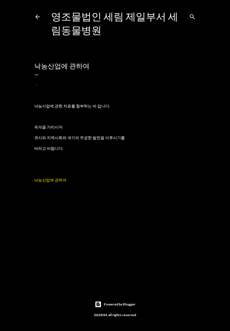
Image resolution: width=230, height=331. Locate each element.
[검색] (192, 15)
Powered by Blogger (119, 304)
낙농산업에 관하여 (50, 180)
